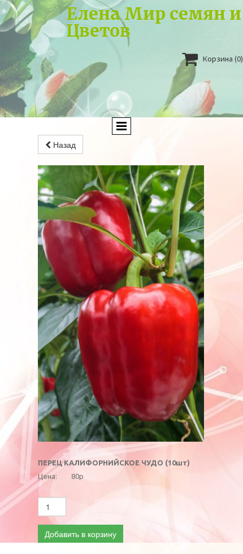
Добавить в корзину (80, 533)
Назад (63, 144)
